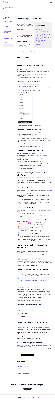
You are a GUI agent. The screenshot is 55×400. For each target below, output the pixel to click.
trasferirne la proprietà (42, 280)
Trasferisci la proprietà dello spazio (8, 35)
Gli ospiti (19, 49)
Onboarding (12, 11)
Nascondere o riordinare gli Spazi (8, 42)
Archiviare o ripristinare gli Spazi (8, 45)
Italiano (24, 397)
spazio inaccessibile (28, 280)
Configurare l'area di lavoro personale (24, 371)
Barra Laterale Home (38, 84)
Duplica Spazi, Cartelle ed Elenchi (23, 373)
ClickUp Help (5, 11)
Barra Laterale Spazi (37, 132)
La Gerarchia (18, 11)
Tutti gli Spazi (24, 61)
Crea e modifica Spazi (8, 26)
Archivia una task (20, 368)
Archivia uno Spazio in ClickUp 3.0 (42, 32)
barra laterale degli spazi (42, 307)
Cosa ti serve (38, 27)
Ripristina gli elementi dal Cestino (23, 363)
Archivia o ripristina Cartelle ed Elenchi (24, 366)
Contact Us (27, 388)
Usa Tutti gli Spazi (7, 23)
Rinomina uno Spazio (8, 38)
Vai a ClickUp (18, 397)
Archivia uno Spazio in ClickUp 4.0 (42, 31)
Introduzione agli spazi (8, 21)
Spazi (23, 11)
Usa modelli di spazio (8, 28)
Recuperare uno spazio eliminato (42, 45)
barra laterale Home (42, 289)
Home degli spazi (39, 29)
